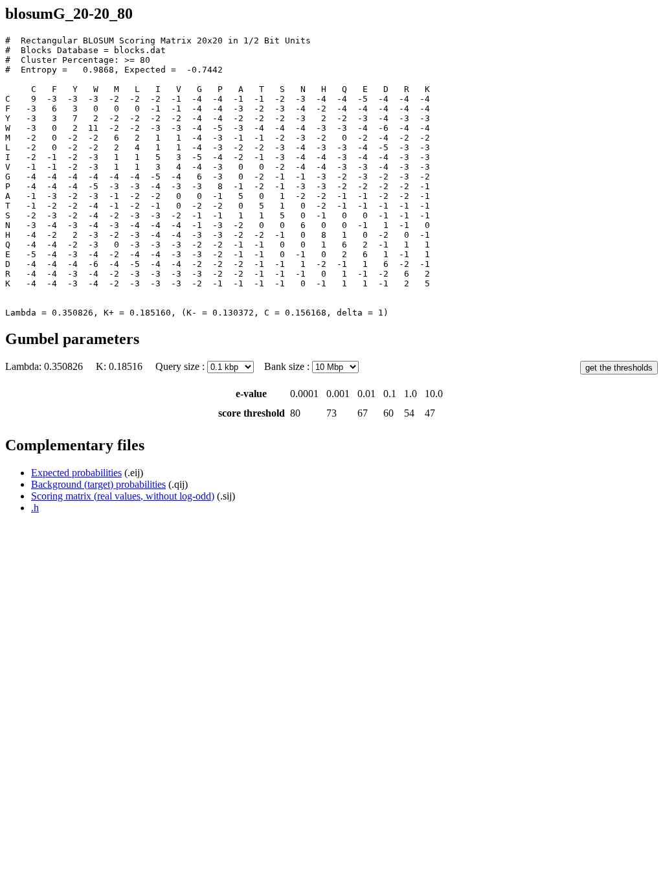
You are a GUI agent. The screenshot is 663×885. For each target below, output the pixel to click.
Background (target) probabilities (98, 484)
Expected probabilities (76, 472)
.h (35, 507)
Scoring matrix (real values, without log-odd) (122, 495)
